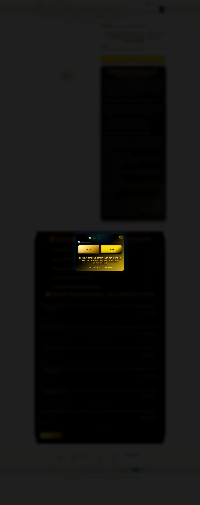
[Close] (121, 237)
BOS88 (110, 267)
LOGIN (111, 249)
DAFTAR (89, 249)
